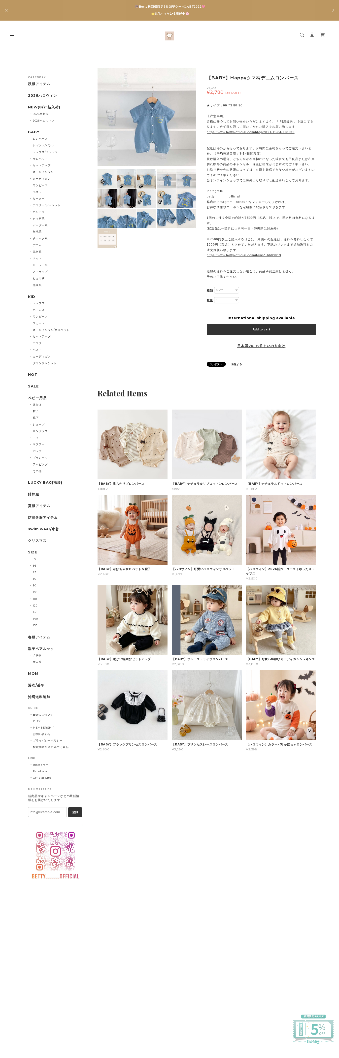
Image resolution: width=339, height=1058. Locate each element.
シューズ (39, 424)
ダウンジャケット (45, 363)
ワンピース (40, 185)
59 (34, 559)
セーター (39, 198)
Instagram (41, 765)
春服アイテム (39, 637)
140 (35, 618)
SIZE (32, 552)
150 (35, 625)
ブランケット (42, 457)
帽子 (36, 411)
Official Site (42, 777)
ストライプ (40, 271)
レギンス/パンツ (44, 145)
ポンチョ (39, 212)
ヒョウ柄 (39, 278)
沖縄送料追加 (39, 697)
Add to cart (261, 329)
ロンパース (40, 138)
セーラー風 (40, 265)
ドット (37, 258)
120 (35, 605)
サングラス (40, 431)
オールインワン (43, 172)
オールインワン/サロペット (51, 330)
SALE (33, 386)
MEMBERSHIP (44, 727)
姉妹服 (33, 494)
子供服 (37, 655)
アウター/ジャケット (47, 205)
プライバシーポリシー (48, 740)
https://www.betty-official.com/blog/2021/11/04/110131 (251, 132)
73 (34, 572)
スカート (39, 323)
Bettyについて (43, 714)
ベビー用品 (37, 398)
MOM (33, 674)
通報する (236, 364)
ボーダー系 (40, 225)
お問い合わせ (42, 734)
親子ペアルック (41, 649)
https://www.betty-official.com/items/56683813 (244, 255)
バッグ (37, 451)
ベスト (37, 192)
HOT (32, 375)
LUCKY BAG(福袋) (45, 483)
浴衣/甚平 (36, 685)
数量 (210, 300)
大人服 (37, 662)
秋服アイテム (39, 84)
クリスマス (37, 541)
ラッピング (40, 464)
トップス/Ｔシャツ (45, 152)
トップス (39, 303)
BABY (33, 132)
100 (35, 592)
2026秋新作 (41, 114)
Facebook (40, 771)
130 (35, 612)
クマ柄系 (39, 218)
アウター (39, 343)
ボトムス (39, 310)
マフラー (39, 444)
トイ (36, 438)
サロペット (40, 158)
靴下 (36, 417)
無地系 (37, 231)
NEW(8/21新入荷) (44, 107)
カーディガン (42, 178)
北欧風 (37, 285)
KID (31, 297)
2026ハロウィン (42, 96)
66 (34, 565)
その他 (37, 471)
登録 (75, 812)
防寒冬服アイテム (43, 517)
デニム (37, 245)
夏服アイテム (39, 506)
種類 (210, 290)
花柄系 (37, 252)
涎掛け (37, 404)
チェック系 (40, 238)
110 (35, 599)
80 (34, 578)
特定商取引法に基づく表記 (51, 747)
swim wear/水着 (43, 529)
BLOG (37, 721)
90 (34, 585)
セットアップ (42, 165)
